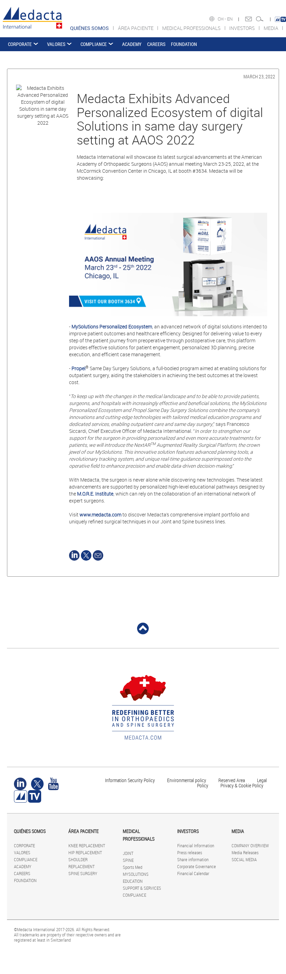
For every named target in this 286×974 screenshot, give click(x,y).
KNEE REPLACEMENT (86, 845)
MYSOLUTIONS (136, 874)
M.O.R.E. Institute (95, 493)
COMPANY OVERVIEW (250, 845)
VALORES (56, 44)
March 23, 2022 (259, 76)
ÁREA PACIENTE (136, 28)
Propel (78, 368)
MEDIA (271, 28)
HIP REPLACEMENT (85, 852)
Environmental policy (186, 780)
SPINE (128, 860)
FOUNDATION (184, 44)
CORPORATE (20, 44)
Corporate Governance (196, 866)
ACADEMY (132, 44)
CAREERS (156, 44)
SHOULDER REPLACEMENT (81, 863)
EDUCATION (133, 881)
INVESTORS (242, 28)
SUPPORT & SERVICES (142, 888)
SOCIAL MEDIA (244, 859)
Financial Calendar (193, 873)
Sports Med (132, 867)
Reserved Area (231, 780)
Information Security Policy (130, 780)
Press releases (189, 852)
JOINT (128, 853)
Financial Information (195, 845)
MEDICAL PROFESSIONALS (191, 28)
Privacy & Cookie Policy (241, 785)
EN (230, 19)
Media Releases (245, 852)
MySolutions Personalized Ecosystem (112, 326)
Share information (193, 859)
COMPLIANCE (94, 44)
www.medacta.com (100, 514)
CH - (222, 19)
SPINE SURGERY (82, 873)
